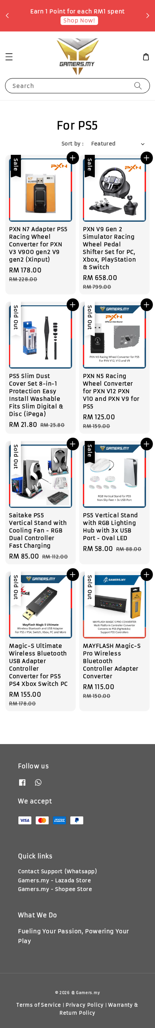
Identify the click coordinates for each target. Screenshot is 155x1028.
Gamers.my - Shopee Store (55, 889)
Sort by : (73, 143)
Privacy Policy (85, 1005)
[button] (9, 57)
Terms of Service (39, 1005)
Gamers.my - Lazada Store (54, 880)
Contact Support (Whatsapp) (57, 871)
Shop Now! (79, 20)
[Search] (138, 85)
